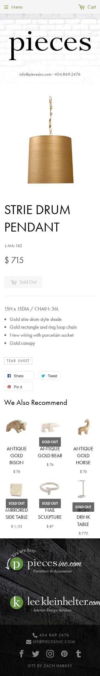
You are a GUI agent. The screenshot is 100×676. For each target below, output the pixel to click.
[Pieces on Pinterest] (64, 653)
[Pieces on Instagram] (50, 653)
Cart (91, 7)
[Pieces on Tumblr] (78, 653)
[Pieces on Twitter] (36, 653)
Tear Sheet (18, 361)
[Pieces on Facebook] (21, 653)
